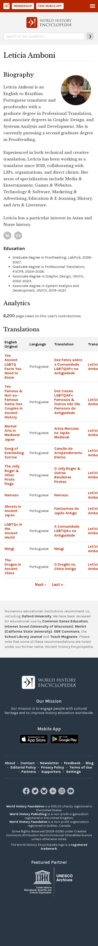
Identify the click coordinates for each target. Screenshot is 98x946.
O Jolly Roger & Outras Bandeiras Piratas (67, 475)
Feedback (72, 763)
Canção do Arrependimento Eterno (68, 452)
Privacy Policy (52, 767)
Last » (57, 584)
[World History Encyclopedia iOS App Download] (33, 739)
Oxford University (36, 616)
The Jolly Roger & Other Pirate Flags (12, 475)
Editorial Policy (23, 767)
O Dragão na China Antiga (65, 566)
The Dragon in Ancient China (13, 566)
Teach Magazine (63, 636)
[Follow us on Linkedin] (53, 793)
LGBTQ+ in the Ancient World (13, 531)
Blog (89, 763)
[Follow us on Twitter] (36, 793)
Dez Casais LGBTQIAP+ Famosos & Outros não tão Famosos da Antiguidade (67, 402)
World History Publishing (28, 814)
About (10, 763)
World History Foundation (25, 806)
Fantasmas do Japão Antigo (66, 510)
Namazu (11, 495)
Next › (40, 584)
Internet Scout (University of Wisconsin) (39, 626)
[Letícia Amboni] (7, 236)
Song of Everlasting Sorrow (14, 452)
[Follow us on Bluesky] (45, 793)
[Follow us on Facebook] (27, 793)
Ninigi (9, 549)
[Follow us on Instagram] (62, 793)
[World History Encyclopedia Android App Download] (64, 739)
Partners (28, 771)
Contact (28, 763)
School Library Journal (23, 636)
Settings (73, 771)
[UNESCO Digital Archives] (49, 881)
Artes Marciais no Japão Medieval (66, 432)
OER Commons (67, 631)
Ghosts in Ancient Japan (13, 510)
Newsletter (49, 763)
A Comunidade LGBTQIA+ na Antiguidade (66, 530)
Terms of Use (80, 767)
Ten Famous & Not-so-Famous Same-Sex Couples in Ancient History (14, 401)
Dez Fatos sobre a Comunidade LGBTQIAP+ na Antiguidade (68, 366)
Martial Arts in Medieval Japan (12, 433)
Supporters (51, 771)
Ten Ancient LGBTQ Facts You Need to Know (13, 366)
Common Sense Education (65, 621)
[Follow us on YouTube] (71, 793)
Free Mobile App (50, 6)
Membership (23, 6)
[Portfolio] (18, 236)
